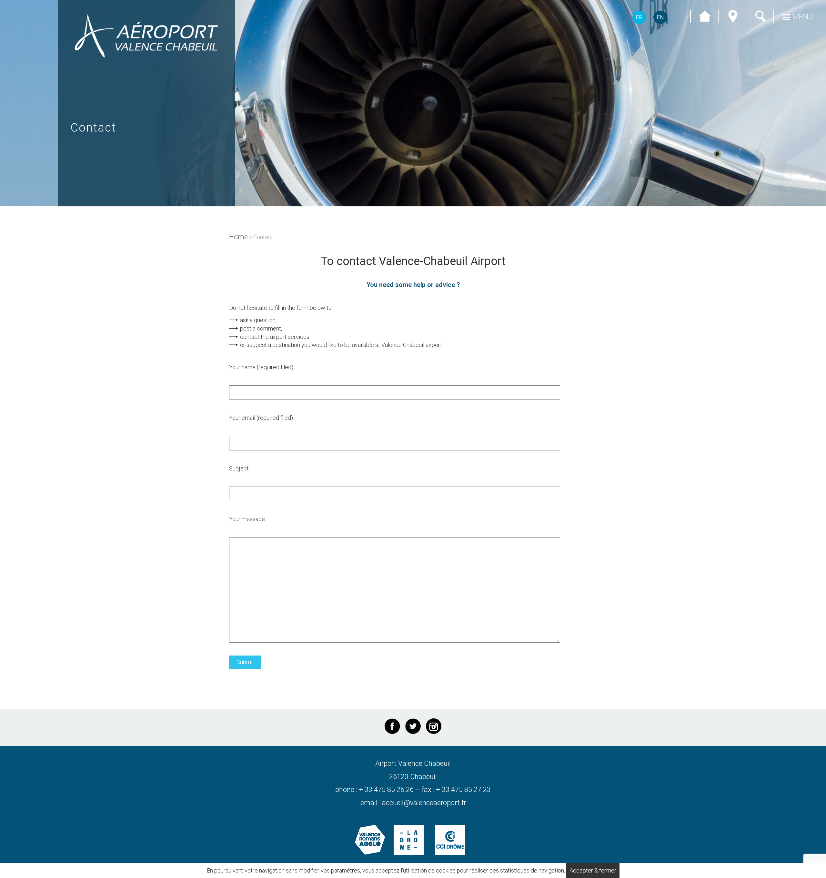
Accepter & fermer (592, 870)
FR (639, 17)
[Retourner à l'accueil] (146, 36)
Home (238, 237)
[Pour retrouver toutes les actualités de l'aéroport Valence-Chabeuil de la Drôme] (413, 726)
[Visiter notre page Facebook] (392, 726)
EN (660, 17)
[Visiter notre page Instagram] (433, 726)
